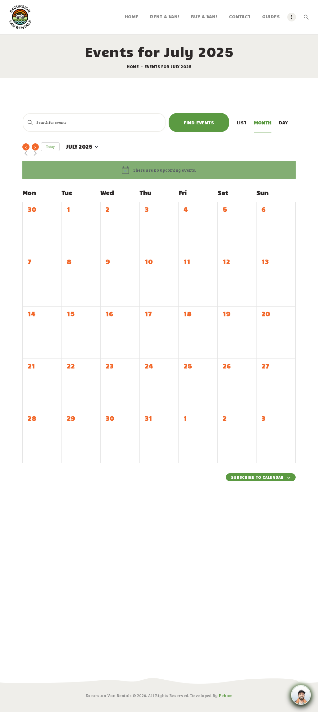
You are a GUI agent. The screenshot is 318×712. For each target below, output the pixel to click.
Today (50, 146)
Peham (226, 695)
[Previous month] (26, 146)
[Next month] (35, 146)
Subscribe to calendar (257, 477)
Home (133, 66)
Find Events (199, 122)
